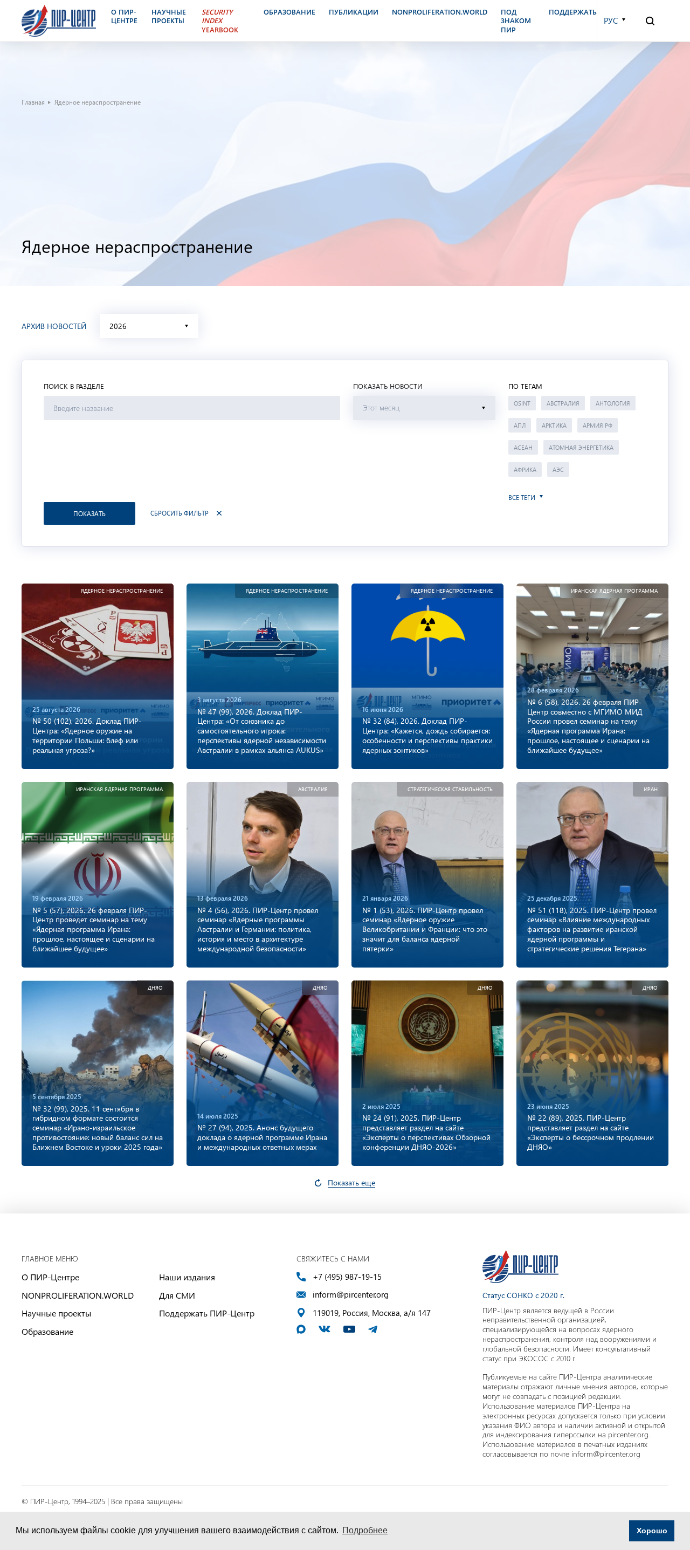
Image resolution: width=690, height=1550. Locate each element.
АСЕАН (523, 447)
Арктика (554, 425)
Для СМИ (177, 1295)
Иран (651, 789)
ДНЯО (155, 987)
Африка (525, 469)
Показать (89, 513)
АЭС (558, 469)
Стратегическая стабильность (450, 789)
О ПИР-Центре (50, 1276)
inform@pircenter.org (351, 1295)
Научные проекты (56, 1313)
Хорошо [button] (652, 1530)
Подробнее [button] (365, 1530)
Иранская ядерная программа (614, 590)
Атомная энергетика (581, 447)
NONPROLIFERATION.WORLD (78, 1295)
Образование (47, 1331)
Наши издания (187, 1276)
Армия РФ (597, 425)
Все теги (521, 497)
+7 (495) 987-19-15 (347, 1277)
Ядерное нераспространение (122, 590)
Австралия (563, 403)
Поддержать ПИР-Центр (206, 1313)
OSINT (522, 403)
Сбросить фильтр (179, 513)
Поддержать (573, 12)
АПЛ (520, 425)
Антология (613, 403)
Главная (33, 102)
